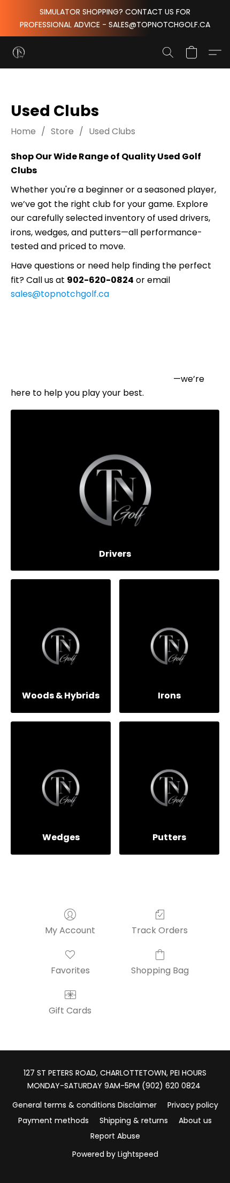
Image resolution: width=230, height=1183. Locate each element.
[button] (19, 52)
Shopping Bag (160, 970)
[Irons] (169, 630)
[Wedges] (61, 772)
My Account (70, 930)
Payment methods (53, 1120)
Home (23, 131)
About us (195, 1120)
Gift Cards (70, 1010)
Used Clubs (112, 131)
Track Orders (160, 930)
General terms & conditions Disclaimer (84, 1105)
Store (62, 131)
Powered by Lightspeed (115, 1154)
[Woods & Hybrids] (61, 630)
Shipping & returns (133, 1120)
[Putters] (169, 772)
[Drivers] (115, 475)
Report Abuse (115, 1136)
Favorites (70, 970)
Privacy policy (192, 1105)
